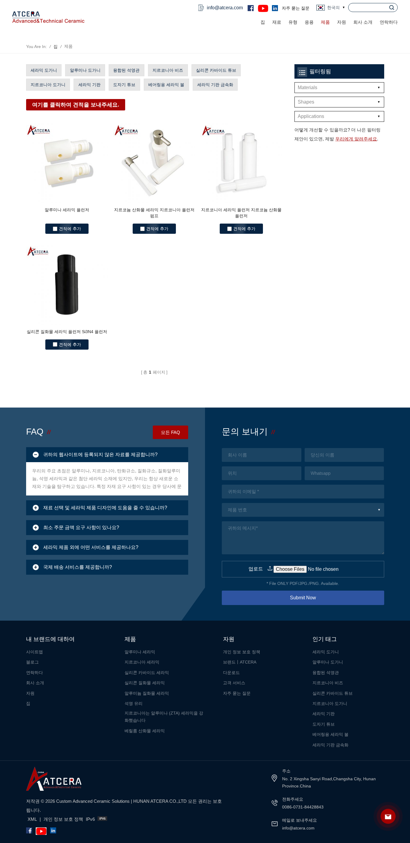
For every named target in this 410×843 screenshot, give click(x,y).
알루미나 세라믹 (140, 651)
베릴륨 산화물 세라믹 (145, 730)
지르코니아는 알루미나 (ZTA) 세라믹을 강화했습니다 (164, 717)
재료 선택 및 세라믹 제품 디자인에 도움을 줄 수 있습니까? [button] (105, 507)
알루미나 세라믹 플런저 (67, 209)
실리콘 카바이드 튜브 (216, 70)
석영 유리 (134, 703)
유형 (292, 22)
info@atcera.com (225, 7)
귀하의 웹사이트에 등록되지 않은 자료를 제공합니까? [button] (100, 454)
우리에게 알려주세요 (356, 138)
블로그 (32, 662)
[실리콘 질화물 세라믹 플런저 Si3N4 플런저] (67, 284)
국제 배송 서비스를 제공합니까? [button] (77, 567)
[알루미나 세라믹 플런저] (67, 162)
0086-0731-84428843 (303, 807)
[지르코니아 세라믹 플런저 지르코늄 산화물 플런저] (241, 162)
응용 (309, 22)
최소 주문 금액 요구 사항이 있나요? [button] (81, 527)
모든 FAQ (170, 432)
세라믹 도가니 (44, 70)
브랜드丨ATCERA (239, 662)
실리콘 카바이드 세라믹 (147, 672)
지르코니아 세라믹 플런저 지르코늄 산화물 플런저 (241, 212)
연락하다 (389, 22)
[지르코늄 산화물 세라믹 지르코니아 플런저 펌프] (154, 162)
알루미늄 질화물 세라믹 (147, 693)
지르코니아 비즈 (167, 70)
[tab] (107, 454)
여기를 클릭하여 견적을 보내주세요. (75, 105)
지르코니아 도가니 (48, 84)
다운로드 (231, 672)
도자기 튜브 (124, 84)
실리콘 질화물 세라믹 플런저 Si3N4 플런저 (67, 331)
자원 (30, 693)
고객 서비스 (234, 682)
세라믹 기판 (89, 84)
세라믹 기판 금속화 (215, 84)
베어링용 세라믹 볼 (166, 84)
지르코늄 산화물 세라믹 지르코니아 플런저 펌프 (154, 212)
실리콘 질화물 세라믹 (145, 682)
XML (32, 819)
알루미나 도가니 (85, 70)
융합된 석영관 (126, 70)
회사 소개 (362, 22)
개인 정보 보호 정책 (241, 651)
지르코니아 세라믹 (142, 662)
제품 (325, 22)
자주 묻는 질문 (295, 8)
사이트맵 (34, 651)
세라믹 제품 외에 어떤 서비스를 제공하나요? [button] (90, 547)
